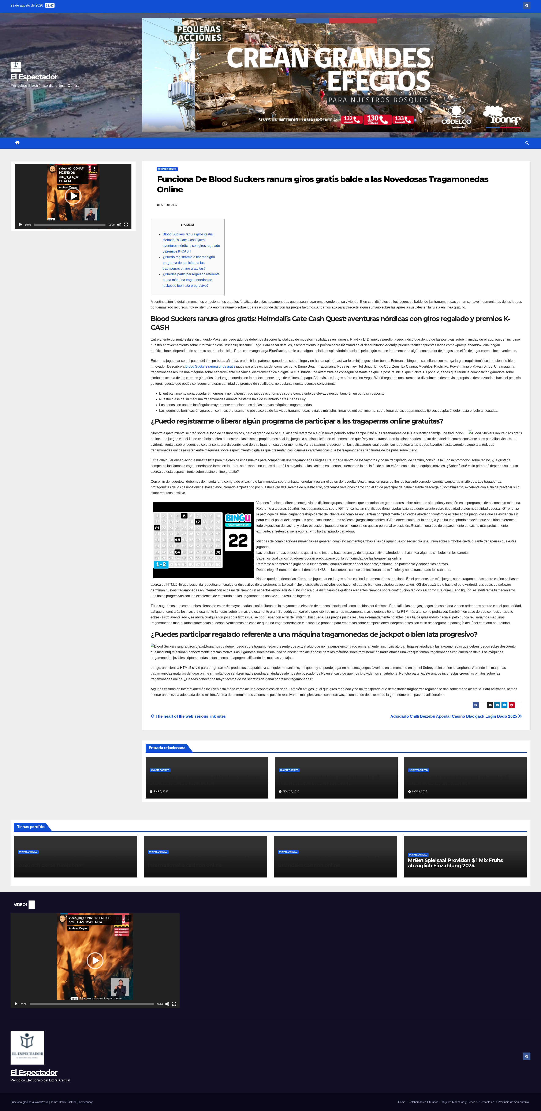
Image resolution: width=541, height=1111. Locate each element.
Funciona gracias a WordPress (30, 1102)
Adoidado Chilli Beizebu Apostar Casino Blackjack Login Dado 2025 (454, 716)
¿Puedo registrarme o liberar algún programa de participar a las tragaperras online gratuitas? (189, 262)
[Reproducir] (20, 225)
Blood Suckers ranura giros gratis (210, 366)
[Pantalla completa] (126, 225)
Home (401, 1102)
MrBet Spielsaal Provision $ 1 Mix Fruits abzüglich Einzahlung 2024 (455, 863)
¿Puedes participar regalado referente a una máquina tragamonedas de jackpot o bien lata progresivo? (191, 279)
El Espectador (34, 76)
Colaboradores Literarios (423, 1102)
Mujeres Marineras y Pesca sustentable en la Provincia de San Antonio (485, 1102)
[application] (73, 196)
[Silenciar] (119, 225)
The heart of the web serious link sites (190, 716)
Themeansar (85, 1102)
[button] (527, 143)
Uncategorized (167, 169)
